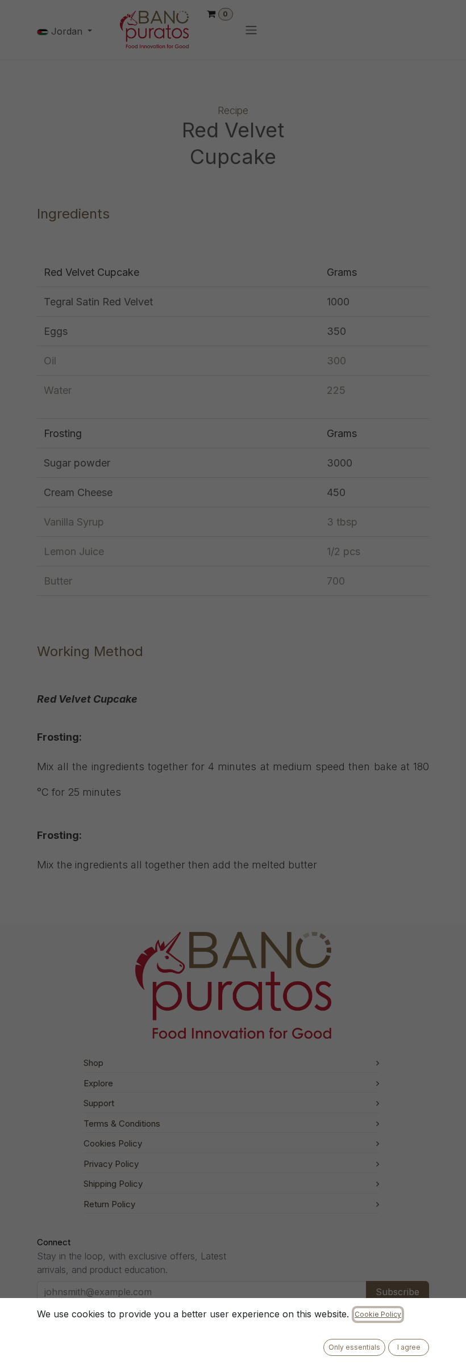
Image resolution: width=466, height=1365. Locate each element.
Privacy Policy (111, 1163)
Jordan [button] (66, 31)
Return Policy (109, 1204)
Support (99, 1103)
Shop (93, 1062)
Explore (98, 1083)
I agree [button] (409, 1347)
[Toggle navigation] (251, 29)
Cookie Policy (378, 1314)
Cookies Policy (113, 1143)
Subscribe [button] (397, 1291)
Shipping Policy (113, 1183)
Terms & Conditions (122, 1123)
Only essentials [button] (354, 1347)
